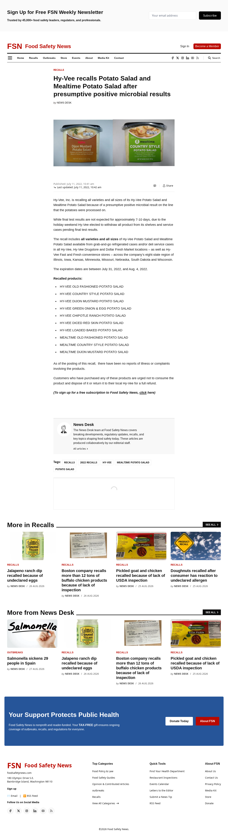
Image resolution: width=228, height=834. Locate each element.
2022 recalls (88, 462)
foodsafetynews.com (19, 772)
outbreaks (15, 652)
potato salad (64, 469)
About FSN (207, 721)
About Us (210, 771)
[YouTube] (192, 58)
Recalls (58, 69)
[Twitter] (177, 58)
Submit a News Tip (161, 797)
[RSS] (197, 58)
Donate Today (179, 721)
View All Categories (103, 803)
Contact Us (211, 777)
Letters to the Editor (161, 790)
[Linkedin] (187, 58)
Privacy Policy (213, 784)
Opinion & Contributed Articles (110, 784)
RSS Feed (155, 803)
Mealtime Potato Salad (133, 462)
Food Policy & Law (102, 771)
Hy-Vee (107, 462)
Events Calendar (159, 784)
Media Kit (210, 790)
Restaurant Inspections (163, 777)
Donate (209, 803)
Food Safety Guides (103, 777)
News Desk (64, 102)
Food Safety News (117, 829)
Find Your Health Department (167, 771)
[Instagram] (182, 58)
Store (208, 797)
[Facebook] (172, 58)
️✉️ (12, 795)
